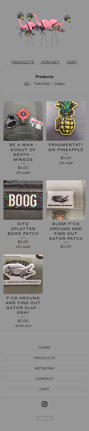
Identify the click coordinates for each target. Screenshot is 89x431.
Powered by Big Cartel (44, 418)
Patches (42, 84)
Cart (72, 62)
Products (23, 62)
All (27, 84)
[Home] (44, 28)
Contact (50, 62)
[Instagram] (44, 404)
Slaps (60, 84)
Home (45, 347)
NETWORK (44, 368)
